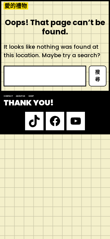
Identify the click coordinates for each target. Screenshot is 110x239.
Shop (31, 96)
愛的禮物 (16, 5)
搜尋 (97, 76)
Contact (8, 96)
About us (20, 96)
